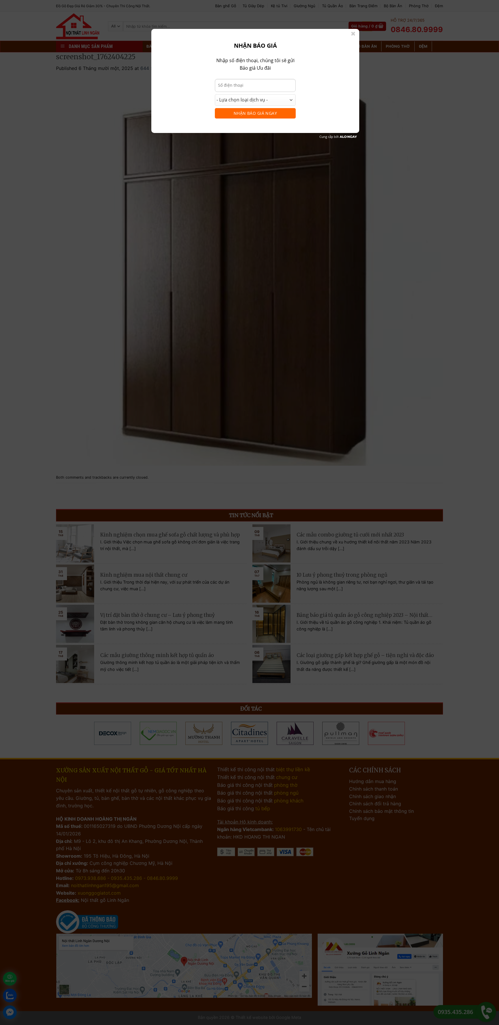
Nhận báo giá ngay (255, 113)
